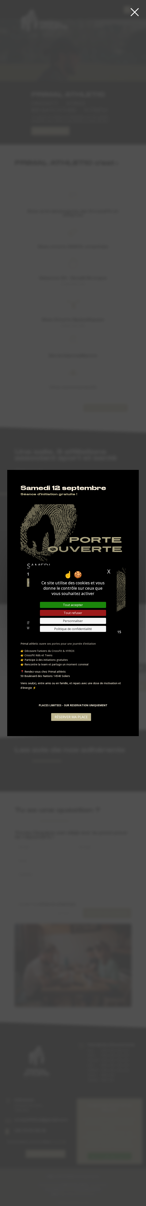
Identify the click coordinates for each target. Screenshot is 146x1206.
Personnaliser (73, 621)
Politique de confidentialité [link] (73, 629)
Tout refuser (73, 613)
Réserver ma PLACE (71, 717)
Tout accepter (73, 605)
